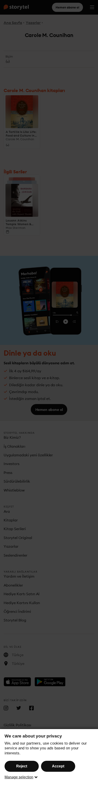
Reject (21, 766)
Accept (58, 766)
